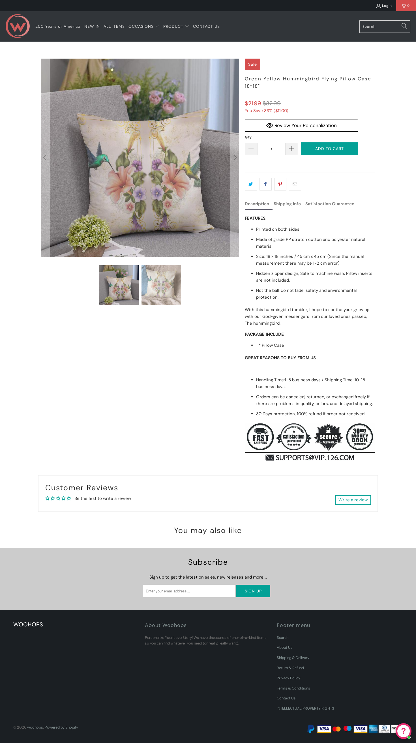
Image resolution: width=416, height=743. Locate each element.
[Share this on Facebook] (266, 184)
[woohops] (18, 26)
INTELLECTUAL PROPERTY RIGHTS (305, 708)
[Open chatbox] (403, 731)
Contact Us (286, 698)
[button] (144, 27)
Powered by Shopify (61, 727)
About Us (285, 647)
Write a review (353, 500)
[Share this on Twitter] (251, 184)
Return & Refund (290, 667)
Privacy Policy (288, 678)
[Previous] (45, 158)
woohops (35, 727)
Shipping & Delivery (293, 657)
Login (387, 5)
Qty (248, 137)
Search (282, 637)
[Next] (234, 158)
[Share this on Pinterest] (280, 184)
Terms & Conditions (293, 688)
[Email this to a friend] (295, 184)
